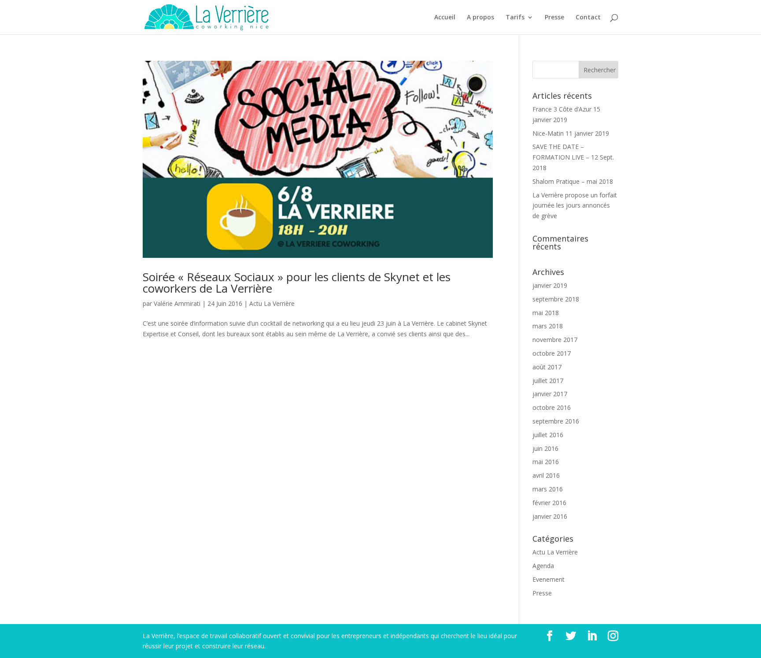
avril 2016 (546, 475)
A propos (480, 17)
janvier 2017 (549, 394)
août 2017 (547, 367)
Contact (588, 17)
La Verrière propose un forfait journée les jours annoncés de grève (574, 205)
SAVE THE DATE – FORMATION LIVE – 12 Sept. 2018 (573, 157)
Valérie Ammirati (177, 303)
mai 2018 (545, 313)
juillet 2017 (547, 380)
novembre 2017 (554, 339)
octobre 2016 (551, 407)
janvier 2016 (549, 516)
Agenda (543, 565)
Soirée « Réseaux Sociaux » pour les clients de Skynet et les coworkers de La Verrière (297, 282)
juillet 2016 (547, 435)
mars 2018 (547, 326)
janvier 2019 (549, 285)
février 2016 (549, 502)
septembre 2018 (555, 299)
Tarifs (515, 17)
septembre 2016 (555, 421)
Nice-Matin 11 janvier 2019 (570, 133)
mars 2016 (547, 489)
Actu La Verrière (272, 303)
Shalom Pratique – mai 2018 (572, 181)
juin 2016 (545, 448)
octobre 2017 (551, 353)
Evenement (548, 579)
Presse (554, 17)
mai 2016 (545, 461)
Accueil (444, 17)
